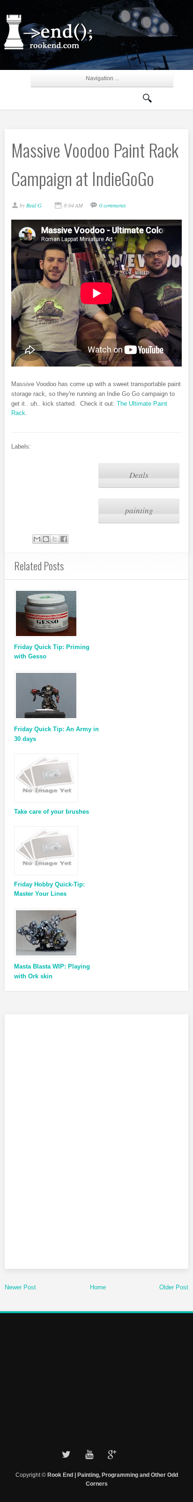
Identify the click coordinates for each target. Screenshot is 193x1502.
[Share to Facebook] (63, 539)
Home (98, 1287)
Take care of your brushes (51, 811)
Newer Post (20, 1287)
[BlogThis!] (46, 539)
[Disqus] (96, 1140)
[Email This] (37, 539)
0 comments (112, 205)
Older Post (173, 1287)
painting (139, 510)
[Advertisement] (96, 1378)
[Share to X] (54, 539)
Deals (138, 475)
